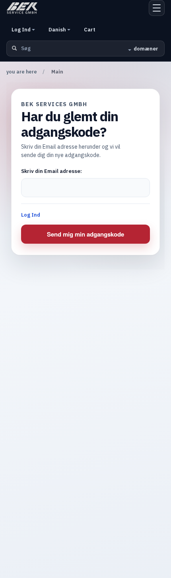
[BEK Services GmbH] (22, 8)
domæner (146, 48)
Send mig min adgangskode (85, 234)
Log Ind (22, 29)
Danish (58, 29)
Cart (89, 29)
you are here (21, 72)
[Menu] (157, 8)
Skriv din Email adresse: (51, 171)
